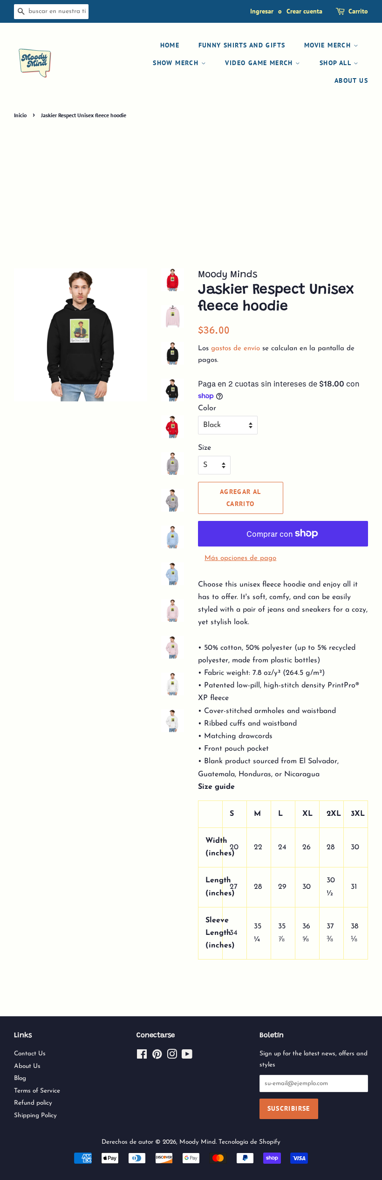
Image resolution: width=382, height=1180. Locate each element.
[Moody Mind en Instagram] (172, 1056)
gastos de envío (235, 348)
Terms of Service (37, 1091)
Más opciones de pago (240, 558)
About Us (351, 80)
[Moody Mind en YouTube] (187, 1056)
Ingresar (261, 11)
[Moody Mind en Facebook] (141, 1056)
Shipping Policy (35, 1116)
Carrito (358, 11)
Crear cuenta (304, 11)
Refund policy (33, 1103)
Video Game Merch (260, 63)
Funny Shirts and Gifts (242, 45)
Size (204, 448)
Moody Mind (197, 1142)
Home (170, 45)
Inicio (20, 115)
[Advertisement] (191, 191)
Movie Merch (329, 45)
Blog (20, 1078)
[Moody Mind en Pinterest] (157, 1056)
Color (207, 408)
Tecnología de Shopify (249, 1142)
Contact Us (30, 1054)
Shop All (337, 63)
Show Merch (177, 63)
